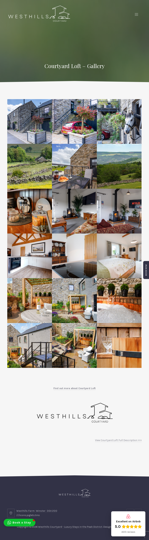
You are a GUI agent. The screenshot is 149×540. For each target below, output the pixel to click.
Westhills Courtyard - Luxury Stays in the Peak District (70, 526)
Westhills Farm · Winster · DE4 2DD (36, 510)
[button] (29, 121)
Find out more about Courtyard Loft (74, 388)
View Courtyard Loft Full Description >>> (118, 440)
